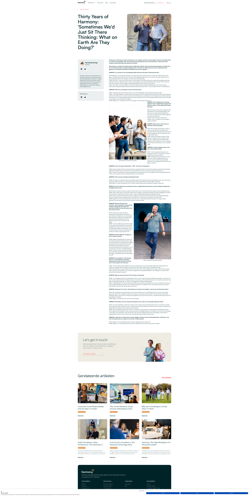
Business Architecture (107, 486)
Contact (148, 484)
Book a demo (128, 484)
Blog (106, 2)
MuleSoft (84, 484)
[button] (91, 2)
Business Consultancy (108, 484)
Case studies (113, 2)
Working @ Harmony (151, 486)
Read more (80, 415)
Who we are (100, 2)
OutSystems (84, 486)
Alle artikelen (166, 377)
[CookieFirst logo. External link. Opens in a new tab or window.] (1, 491)
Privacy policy (141, 490)
